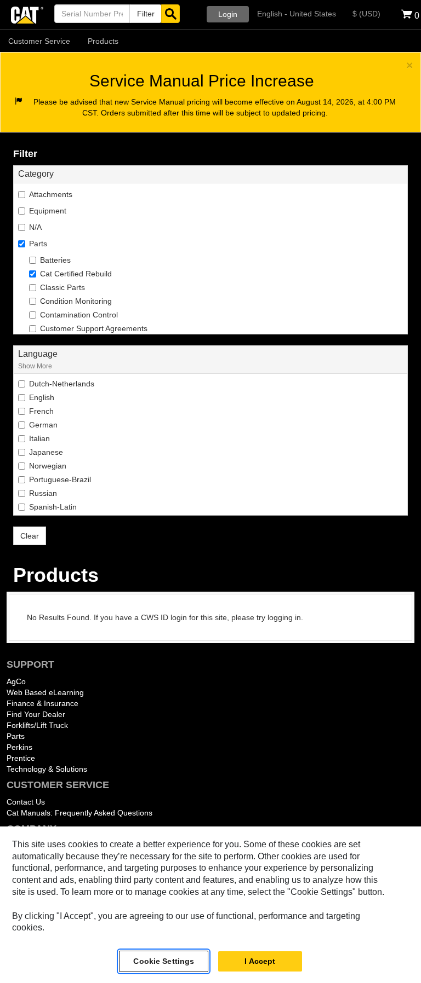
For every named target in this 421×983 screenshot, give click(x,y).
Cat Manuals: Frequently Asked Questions (79, 812)
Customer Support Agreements (93, 328)
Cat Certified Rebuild (76, 273)
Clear (29, 535)
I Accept (259, 961)
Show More (35, 365)
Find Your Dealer (36, 714)
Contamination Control (79, 314)
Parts (16, 736)
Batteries (55, 260)
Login (227, 14)
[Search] (170, 13)
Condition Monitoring (76, 301)
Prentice (21, 758)
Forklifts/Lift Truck (37, 725)
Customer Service (39, 41)
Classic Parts (62, 287)
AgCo (16, 681)
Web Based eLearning (45, 692)
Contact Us (26, 801)
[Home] (27, 14)
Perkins (19, 747)
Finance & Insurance (42, 703)
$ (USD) (366, 13)
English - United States (296, 13)
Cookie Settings (163, 961)
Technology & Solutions (47, 769)
